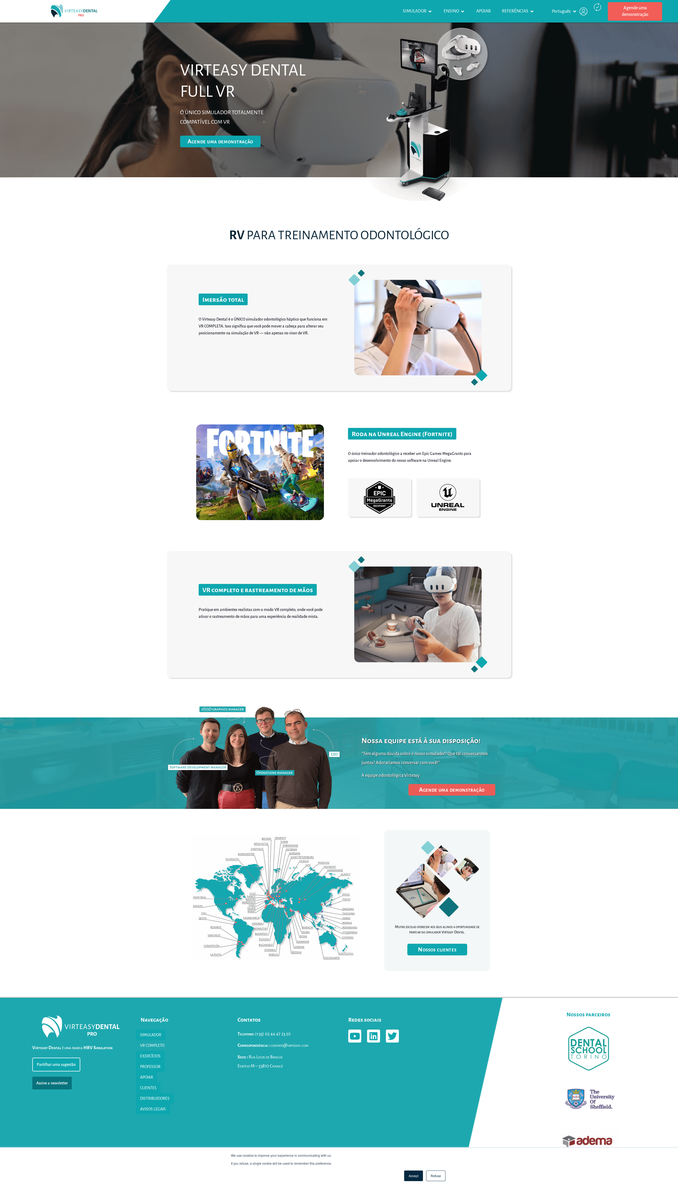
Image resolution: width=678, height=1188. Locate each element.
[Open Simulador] (430, 11)
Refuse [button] (436, 1175)
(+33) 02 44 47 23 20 (264, 1034)
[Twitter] (392, 1036)
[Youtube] (354, 1036)
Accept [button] (413, 1175)
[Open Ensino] (462, 11)
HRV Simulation (98, 1047)
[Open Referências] (532, 11)
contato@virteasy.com (273, 1045)
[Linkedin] (373, 1036)
